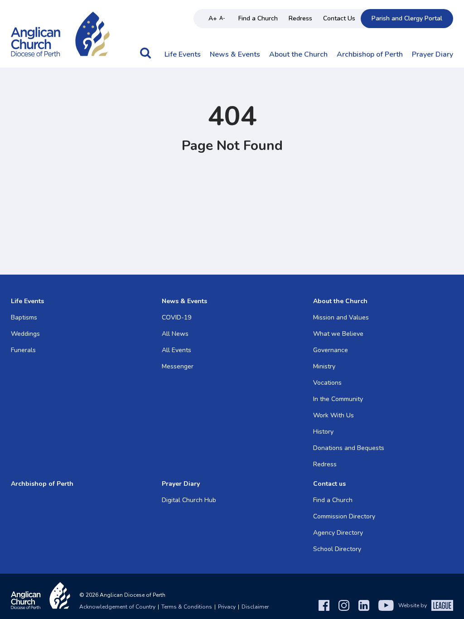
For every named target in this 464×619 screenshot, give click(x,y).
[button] (145, 58)
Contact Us (339, 18)
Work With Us (333, 415)
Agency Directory (338, 532)
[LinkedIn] (363, 605)
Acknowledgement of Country (117, 606)
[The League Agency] (442, 605)
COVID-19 (176, 317)
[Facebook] (324, 605)
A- (222, 18)
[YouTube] (386, 605)
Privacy (227, 606)
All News (175, 333)
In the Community (338, 399)
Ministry (324, 366)
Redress (300, 18)
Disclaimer (255, 606)
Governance (330, 350)
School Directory (337, 549)
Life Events (182, 54)
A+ (212, 18)
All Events (176, 350)
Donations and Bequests (348, 448)
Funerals (23, 350)
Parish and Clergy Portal (407, 18)
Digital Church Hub (189, 500)
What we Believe (338, 333)
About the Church (298, 54)
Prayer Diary (432, 54)
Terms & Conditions (186, 606)
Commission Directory (344, 516)
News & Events (235, 54)
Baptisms (24, 317)
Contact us (329, 483)
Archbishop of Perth (370, 54)
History (323, 431)
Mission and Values (341, 317)
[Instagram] (343, 605)
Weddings (25, 333)
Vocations (327, 382)
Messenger (177, 366)
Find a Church (258, 18)
